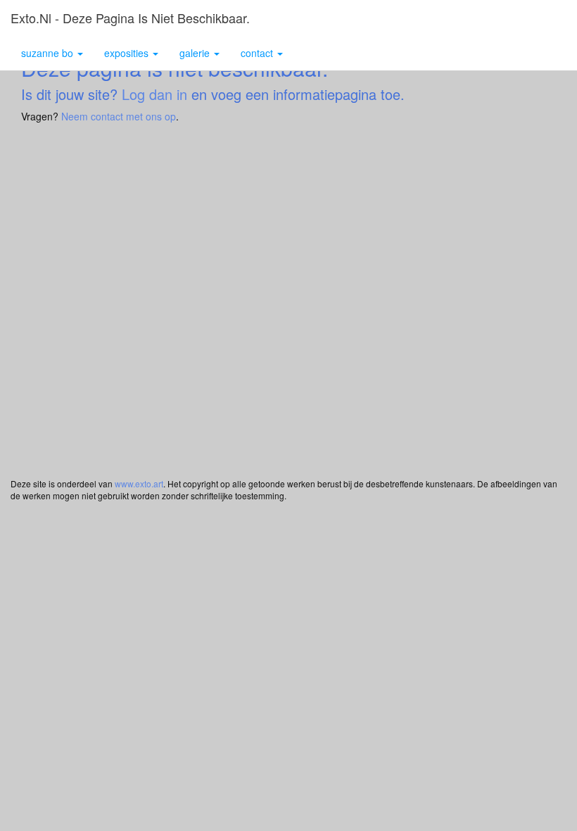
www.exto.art (139, 483)
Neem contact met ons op (118, 116)
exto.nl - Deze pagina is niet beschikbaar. (130, 17)
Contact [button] (258, 53)
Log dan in (154, 94)
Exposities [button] (127, 53)
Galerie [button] (196, 53)
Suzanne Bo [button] (48, 53)
